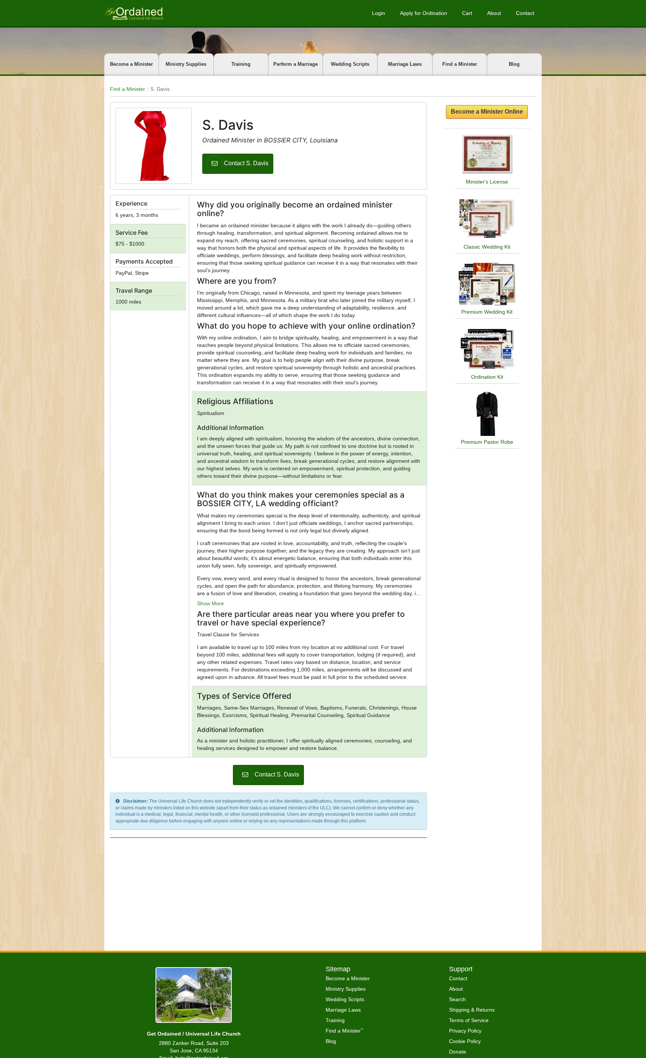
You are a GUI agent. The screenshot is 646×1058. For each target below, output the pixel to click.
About (494, 13)
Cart (467, 13)
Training (240, 64)
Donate (457, 1052)
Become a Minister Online (487, 111)
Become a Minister (131, 64)
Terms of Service (469, 1020)
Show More (210, 603)
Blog (514, 64)
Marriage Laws (405, 64)
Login (378, 13)
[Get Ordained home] (133, 13)
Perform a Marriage (295, 64)
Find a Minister (459, 64)
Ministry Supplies (186, 64)
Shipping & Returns (472, 1010)
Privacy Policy (465, 1031)
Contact (525, 13)
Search (457, 999)
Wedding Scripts (350, 64)
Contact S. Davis (246, 163)
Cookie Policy (465, 1041)
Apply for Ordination (423, 13)
